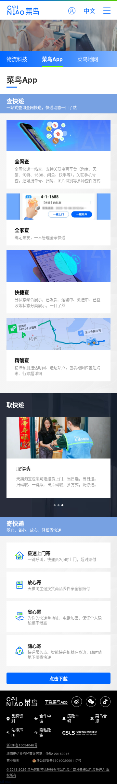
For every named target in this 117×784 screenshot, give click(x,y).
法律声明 (17, 732)
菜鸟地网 (87, 59)
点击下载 (58, 678)
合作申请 (45, 718)
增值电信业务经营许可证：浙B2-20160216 (38, 753)
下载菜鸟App (56, 702)
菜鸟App (52, 59)
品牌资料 (17, 718)
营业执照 (13, 761)
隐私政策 (45, 732)
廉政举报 (73, 718)
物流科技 (16, 59)
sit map (6, 781)
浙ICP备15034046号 (21, 745)
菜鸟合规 (101, 718)
